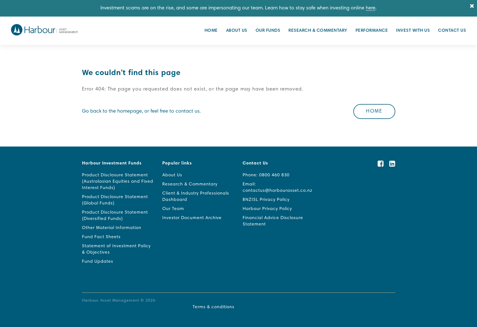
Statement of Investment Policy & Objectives (116, 249)
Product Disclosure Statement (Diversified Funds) (115, 215)
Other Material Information (111, 228)
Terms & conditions (213, 307)
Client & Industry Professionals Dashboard (195, 196)
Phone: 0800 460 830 (266, 175)
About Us (236, 30)
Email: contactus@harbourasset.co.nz (277, 187)
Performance (372, 30)
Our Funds (268, 30)
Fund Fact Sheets (101, 237)
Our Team (173, 209)
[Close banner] (472, 6)
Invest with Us (413, 30)
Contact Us (452, 30)
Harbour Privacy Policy (267, 209)
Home (211, 30)
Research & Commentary (317, 30)
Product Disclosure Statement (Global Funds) (115, 200)
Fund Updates (97, 261)
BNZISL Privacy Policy (266, 200)
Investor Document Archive (192, 218)
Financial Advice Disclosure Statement (273, 221)
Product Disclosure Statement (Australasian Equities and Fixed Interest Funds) (117, 181)
